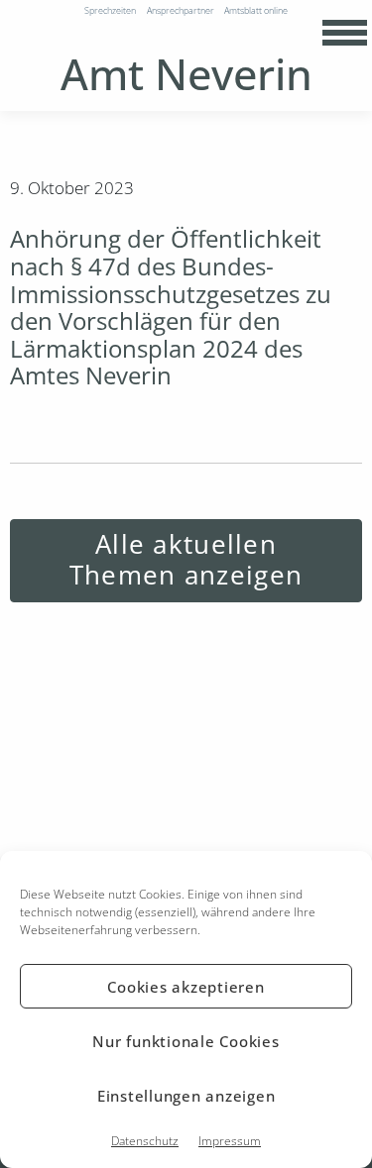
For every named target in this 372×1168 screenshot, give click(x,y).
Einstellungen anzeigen (186, 1096)
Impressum (229, 1140)
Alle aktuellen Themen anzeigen (186, 559)
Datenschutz (145, 1140)
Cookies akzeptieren (185, 987)
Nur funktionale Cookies (185, 1041)
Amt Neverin (186, 74)
